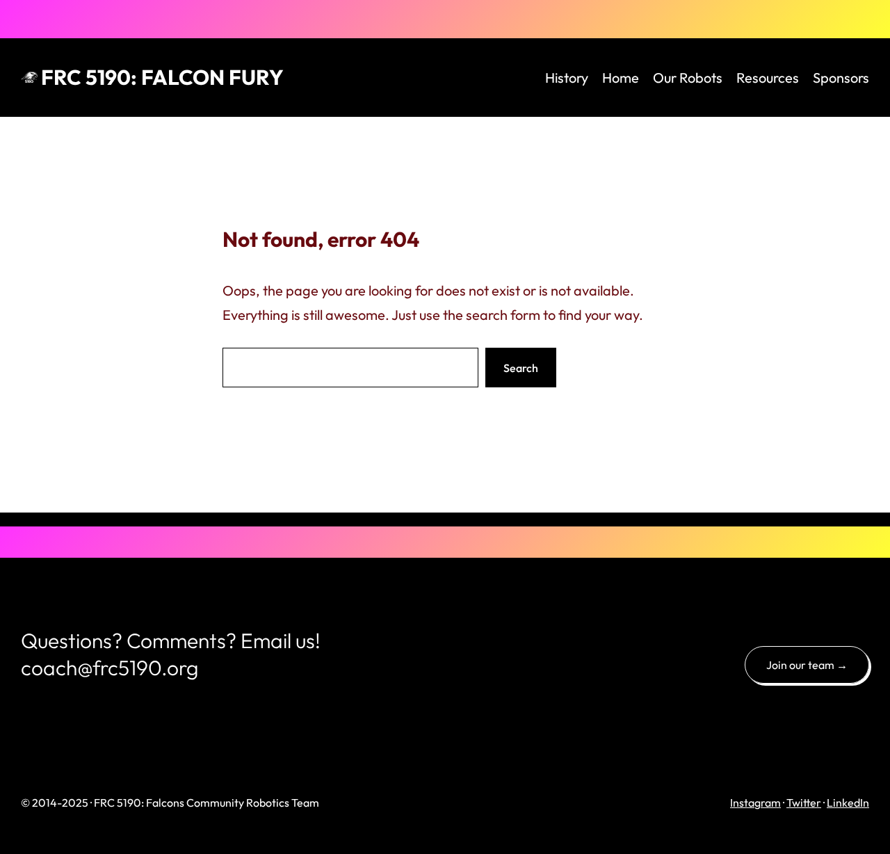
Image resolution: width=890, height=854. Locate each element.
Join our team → (807, 665)
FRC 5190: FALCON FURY (162, 77)
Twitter (803, 802)
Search (520, 368)
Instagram (755, 802)
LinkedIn (848, 802)
